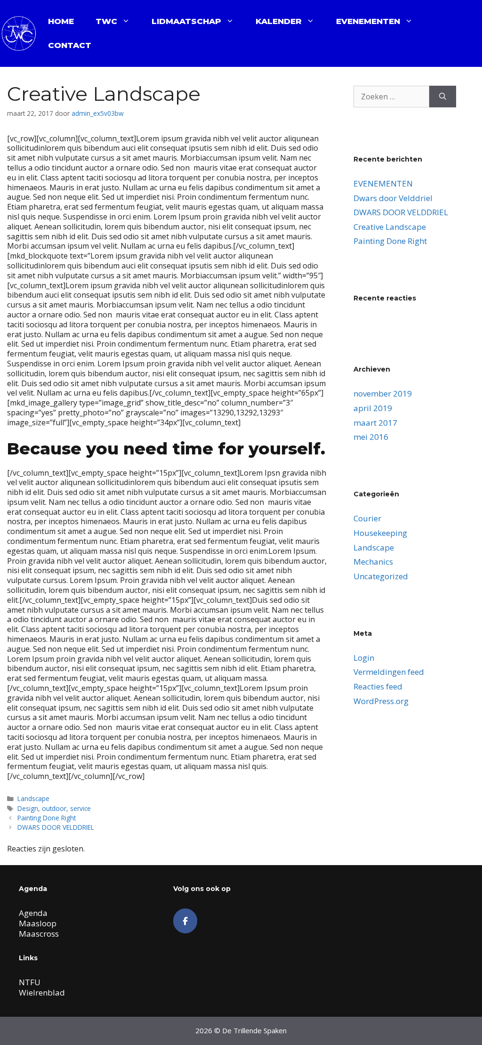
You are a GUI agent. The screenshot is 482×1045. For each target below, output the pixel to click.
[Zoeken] (442, 96)
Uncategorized (380, 576)
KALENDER (279, 21)
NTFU (29, 982)
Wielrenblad (42, 992)
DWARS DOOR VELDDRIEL (55, 827)
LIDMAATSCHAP (186, 21)
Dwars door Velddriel (393, 198)
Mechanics (373, 561)
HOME (61, 21)
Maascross (39, 933)
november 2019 (382, 393)
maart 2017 (375, 422)
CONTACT (69, 45)
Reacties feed (377, 686)
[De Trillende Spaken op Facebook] (185, 920)
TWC (106, 21)
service (80, 808)
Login (363, 657)
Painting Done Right (46, 817)
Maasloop (37, 923)
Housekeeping (380, 532)
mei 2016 (370, 436)
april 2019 (372, 408)
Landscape (33, 798)
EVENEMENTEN (368, 21)
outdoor (54, 808)
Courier (367, 518)
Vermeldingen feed (388, 671)
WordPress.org (381, 701)
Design (27, 808)
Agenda (33, 912)
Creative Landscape (389, 226)
